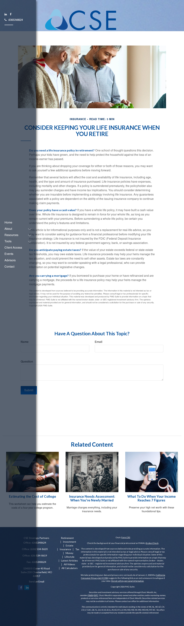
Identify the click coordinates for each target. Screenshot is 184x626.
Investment (69, 541)
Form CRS (125, 537)
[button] (16, 228)
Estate (69, 545)
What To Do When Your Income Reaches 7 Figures (151, 498)
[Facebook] (11, 14)
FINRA (90, 595)
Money (69, 552)
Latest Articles (69, 560)
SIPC (96, 595)
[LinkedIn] (5, 14)
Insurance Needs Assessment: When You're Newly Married (92, 498)
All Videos (69, 564)
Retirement (67, 537)
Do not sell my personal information (127, 581)
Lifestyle (69, 556)
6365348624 (15, 19)
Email (98, 342)
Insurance (65, 549)
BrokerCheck (152, 543)
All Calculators (69, 568)
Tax (77, 549)
